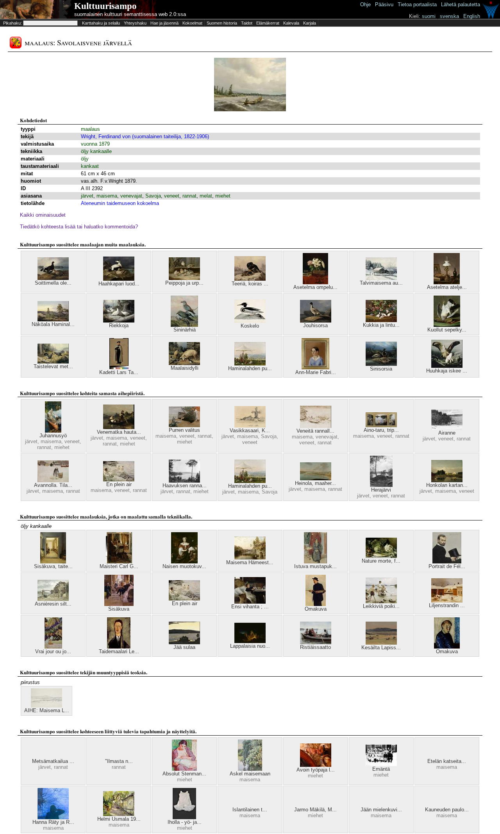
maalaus (90, 129)
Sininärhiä (184, 330)
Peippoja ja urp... (184, 283)
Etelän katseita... (446, 761)
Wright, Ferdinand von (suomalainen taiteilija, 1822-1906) (145, 136)
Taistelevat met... (53, 366)
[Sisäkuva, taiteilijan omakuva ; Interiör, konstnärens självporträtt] (53, 562)
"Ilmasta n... (119, 761)
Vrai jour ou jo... (53, 651)
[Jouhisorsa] (315, 321)
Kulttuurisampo (105, 6)
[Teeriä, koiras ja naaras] (250, 279)
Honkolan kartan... (447, 485)
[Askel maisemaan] (250, 769)
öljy (85, 159)
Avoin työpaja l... (315, 770)
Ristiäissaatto (315, 647)
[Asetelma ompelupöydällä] (315, 282)
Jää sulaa (184, 647)
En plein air (119, 484)
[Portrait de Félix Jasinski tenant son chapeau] (446, 562)
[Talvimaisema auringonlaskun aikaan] (381, 278)
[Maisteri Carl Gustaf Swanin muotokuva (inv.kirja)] (119, 562)
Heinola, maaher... (315, 483)
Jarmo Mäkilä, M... (315, 810)
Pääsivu (384, 4)
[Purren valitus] (184, 425)
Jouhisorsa (315, 325)
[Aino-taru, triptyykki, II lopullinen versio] (381, 425)
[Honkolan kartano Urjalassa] (446, 480)
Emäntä (381, 769)
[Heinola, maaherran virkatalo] (315, 478)
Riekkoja (119, 325)
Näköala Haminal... (53, 324)
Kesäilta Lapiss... (381, 647)
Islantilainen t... (249, 810)
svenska (449, 16)
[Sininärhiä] (184, 325)
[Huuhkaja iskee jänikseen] (446, 366)
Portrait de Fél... (447, 566)
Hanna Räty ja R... (53, 822)
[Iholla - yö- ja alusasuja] (184, 817)
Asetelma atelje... (447, 287)
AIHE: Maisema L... (46, 710)
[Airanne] (446, 428)
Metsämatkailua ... (53, 761)
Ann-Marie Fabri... (315, 372)
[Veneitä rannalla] (315, 426)
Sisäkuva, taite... (53, 566)
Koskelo (250, 326)
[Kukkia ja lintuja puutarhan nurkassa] (381, 320)
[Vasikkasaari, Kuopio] (250, 426)
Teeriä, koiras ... (250, 284)
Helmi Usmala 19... (119, 819)
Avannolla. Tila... (53, 485)
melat (206, 196)
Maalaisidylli (184, 368)
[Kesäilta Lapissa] (381, 643)
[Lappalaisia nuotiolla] (250, 641)
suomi (429, 16)
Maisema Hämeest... (249, 562)
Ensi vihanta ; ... (250, 606)
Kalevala (291, 23)
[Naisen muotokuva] (184, 562)
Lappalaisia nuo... (250, 646)
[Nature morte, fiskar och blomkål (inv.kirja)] (381, 556)
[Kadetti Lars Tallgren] (119, 368)
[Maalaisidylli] (184, 363)
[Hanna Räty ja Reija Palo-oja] (53, 817)
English (471, 16)
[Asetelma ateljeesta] (447, 282)
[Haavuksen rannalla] (184, 481)
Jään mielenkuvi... (381, 810)
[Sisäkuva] (119, 604)
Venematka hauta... (119, 432)
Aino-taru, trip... (381, 430)
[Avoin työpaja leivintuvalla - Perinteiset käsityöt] (315, 765)
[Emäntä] (381, 764)
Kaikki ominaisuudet (43, 215)
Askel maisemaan (250, 774)
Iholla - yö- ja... (185, 822)
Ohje (365, 4)
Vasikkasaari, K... (250, 430)
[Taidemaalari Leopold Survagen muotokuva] (118, 647)
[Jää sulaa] (184, 642)
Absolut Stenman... (184, 774)
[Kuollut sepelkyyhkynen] (447, 325)
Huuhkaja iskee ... (446, 371)
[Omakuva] (315, 604)
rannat (189, 196)
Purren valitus (184, 430)
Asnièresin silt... (53, 604)
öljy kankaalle (96, 151)
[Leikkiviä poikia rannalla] (381, 601)
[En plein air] (118, 480)
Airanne (446, 433)
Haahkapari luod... (118, 284)
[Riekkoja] (118, 321)
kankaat (90, 166)
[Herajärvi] (381, 485)
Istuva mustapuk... (315, 566)
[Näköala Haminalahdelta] (53, 320)
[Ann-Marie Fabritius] (315, 368)
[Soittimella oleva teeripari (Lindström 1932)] (53, 278)
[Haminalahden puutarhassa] (250, 364)
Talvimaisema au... (381, 283)
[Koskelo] (250, 321)
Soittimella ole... (53, 283)
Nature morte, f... (381, 561)
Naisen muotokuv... (184, 566)
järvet (87, 196)
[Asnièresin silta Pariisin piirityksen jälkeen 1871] (53, 599)
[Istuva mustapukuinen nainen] (315, 562)
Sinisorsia (381, 369)
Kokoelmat (192, 23)
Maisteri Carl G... (119, 566)
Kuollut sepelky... (446, 330)
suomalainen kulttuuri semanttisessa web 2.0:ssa (130, 14)
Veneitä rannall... (315, 431)
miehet (222, 196)
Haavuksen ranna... (184, 485)
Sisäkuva (118, 609)
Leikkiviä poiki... (381, 606)
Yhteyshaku (135, 23)
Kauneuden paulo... (447, 810)
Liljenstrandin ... (447, 605)
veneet (171, 196)
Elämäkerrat (267, 23)
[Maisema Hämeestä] (250, 558)
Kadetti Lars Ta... (118, 372)
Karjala (309, 23)
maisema (106, 196)
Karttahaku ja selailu (101, 23)
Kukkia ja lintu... (381, 325)
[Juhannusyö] (53, 431)
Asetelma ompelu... (315, 287)
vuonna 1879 (95, 144)
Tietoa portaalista (417, 4)
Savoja (153, 196)
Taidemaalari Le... (119, 651)
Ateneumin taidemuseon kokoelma (120, 203)
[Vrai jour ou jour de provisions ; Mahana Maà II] (53, 647)
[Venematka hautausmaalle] (118, 427)
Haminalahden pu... (250, 368)
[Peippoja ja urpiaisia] (184, 278)
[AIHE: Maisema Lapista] (46, 706)
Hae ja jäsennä (164, 23)
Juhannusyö (53, 435)
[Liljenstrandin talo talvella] (446, 601)
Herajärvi (381, 490)
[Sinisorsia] (381, 364)
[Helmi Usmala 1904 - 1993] (118, 814)
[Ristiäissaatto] (315, 642)
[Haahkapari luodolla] (118, 279)
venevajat (131, 196)
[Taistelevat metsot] (53, 362)
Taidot (246, 23)
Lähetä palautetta (460, 4)
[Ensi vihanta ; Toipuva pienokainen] (250, 602)
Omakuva (316, 609)
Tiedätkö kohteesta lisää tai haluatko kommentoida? (79, 227)
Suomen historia (222, 23)
